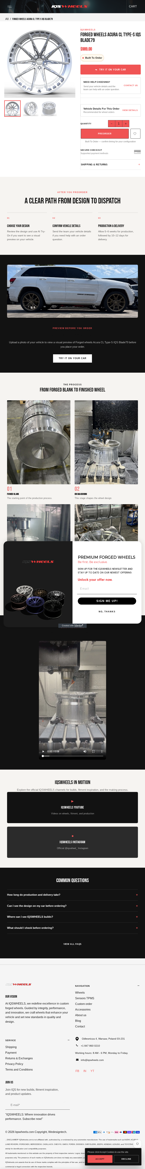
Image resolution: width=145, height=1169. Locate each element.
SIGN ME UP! (107, 600)
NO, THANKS (107, 611)
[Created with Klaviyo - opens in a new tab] (72, 626)
